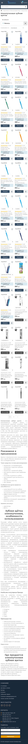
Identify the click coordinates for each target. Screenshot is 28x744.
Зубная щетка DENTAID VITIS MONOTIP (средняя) (21, 313)
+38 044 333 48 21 (6, 714)
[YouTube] (4, 706)
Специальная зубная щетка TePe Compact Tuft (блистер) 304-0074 (6, 406)
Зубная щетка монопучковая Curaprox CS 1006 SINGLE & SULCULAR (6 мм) (6, 50)
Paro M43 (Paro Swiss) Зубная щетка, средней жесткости (7, 116)
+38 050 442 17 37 (6, 716)
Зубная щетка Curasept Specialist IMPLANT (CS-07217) (6, 313)
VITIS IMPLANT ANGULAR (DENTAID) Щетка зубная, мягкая (21, 346)
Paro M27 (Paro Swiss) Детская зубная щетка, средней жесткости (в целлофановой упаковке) (21, 116)
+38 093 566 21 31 (6, 719)
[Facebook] (2, 706)
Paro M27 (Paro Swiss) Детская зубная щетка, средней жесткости (21, 149)
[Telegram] (10, 706)
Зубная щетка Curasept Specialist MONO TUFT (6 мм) (6, 280)
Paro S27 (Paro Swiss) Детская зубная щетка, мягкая (7, 181)
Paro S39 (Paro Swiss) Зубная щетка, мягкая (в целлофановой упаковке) (6, 215)
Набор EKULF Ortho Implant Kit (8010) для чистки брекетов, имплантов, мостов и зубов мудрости (6, 376)
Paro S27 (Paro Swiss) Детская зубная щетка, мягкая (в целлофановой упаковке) (21, 247)
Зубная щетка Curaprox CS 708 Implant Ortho (5, 149)
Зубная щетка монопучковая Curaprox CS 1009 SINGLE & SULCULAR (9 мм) (20, 50)
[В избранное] (12, 32)
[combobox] (7, 44)
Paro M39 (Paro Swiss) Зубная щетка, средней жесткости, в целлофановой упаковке (21, 215)
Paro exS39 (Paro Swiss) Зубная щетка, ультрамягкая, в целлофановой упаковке (6, 247)
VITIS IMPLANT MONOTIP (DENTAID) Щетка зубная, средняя (7, 346)
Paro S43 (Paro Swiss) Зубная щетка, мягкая (20, 82)
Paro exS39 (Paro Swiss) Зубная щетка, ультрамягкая (6, 83)
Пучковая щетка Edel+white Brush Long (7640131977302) (21, 376)
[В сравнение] (11, 60)
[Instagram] (7, 706)
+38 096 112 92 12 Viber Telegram (10, 718)
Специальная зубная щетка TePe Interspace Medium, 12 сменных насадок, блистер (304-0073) (21, 406)
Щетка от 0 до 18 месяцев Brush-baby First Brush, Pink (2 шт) (21, 280)
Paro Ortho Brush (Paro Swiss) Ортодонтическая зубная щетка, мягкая (21, 182)
